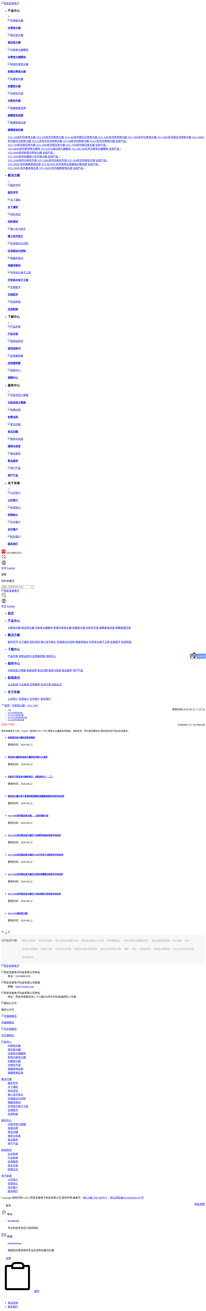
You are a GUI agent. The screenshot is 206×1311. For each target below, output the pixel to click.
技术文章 (46, 684)
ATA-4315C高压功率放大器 (17, 717)
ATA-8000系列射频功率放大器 (25, 152)
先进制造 (126, 642)
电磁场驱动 (81, 642)
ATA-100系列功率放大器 (21, 137)
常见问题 (42, 670)
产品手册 (13, 656)
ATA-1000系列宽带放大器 (112, 137)
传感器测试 (145, 949)
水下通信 (24, 642)
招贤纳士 (24, 699)
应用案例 (35, 684)
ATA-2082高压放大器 (15, 713)
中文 (3, 568)
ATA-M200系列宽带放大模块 (24, 148)
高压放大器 (27, 627)
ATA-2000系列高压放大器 (50, 145)
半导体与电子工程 (99, 642)
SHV (187, 940)
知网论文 (57, 684)
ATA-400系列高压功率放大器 (80, 137)
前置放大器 (78, 627)
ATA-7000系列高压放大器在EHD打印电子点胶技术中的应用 (35, 855)
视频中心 (51, 656)
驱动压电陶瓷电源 (161, 940)
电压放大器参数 (30, 949)
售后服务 (67, 670)
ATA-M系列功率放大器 (76, 141)
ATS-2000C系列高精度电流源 (24, 164)
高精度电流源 (107, 627)
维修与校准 (54, 670)
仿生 (134, 949)
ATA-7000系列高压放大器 (80, 145)
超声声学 (13, 642)
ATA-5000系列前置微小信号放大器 (27, 156)
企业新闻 (13, 684)
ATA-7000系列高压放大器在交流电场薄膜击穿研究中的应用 (35, 874)
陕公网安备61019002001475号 (127, 1197)
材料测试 (35, 642)
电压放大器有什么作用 (92, 940)
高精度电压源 (123, 627)
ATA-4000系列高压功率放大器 (174, 137)
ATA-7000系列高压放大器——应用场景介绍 (28, 815)
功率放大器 (14, 627)
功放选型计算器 (17, 670)
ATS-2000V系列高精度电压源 (55, 168)
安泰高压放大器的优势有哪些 (21, 737)
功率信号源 (92, 627)
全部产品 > (121, 141)
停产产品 (78, 670)
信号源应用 (27, 957)
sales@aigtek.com (24, 986)
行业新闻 (24, 684)
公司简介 (13, 699)
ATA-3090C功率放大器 (15, 715)
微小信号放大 (48, 642)
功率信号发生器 (63, 949)
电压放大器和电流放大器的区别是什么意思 (27, 757)
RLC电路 (177, 940)
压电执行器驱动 (162, 949)
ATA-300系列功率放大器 (50, 137)
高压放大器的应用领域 (85, 949)
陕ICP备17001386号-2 (95, 1197)
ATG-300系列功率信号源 (81, 160)
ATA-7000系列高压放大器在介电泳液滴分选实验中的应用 (34, 894)
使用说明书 (25, 656)
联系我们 (46, 699)
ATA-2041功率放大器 (110, 949)
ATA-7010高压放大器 (17, 913)
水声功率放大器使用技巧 (136, 940)
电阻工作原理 (28, 940)
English (11, 568)
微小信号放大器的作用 (66, 940)
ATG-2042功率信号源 (183, 949)
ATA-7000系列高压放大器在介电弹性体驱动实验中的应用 (34, 835)
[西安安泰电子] (10, 3)
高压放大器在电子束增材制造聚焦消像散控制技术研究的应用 (36, 796)
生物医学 (115, 642)
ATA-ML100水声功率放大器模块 (89, 148)
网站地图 (199, 1204)
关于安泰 (6, 1175)
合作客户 (35, 699)
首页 (7, 705)
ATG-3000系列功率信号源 (52, 160)
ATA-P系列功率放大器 (102, 141)
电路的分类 (46, 949)
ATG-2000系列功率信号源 (22, 160)
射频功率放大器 (62, 627)
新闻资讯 (6, 1150)
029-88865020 (13, 1221)
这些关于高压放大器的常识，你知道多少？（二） (31, 777)
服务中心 (6, 1120)
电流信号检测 (45, 940)
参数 (126, 949)
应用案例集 (38, 656)
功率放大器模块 (44, 627)
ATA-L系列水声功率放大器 (47, 141)
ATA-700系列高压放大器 (21, 145)
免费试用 (31, 670)
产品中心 (6, 1042)
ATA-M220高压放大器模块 (56, 148)
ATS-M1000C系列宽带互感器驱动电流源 (64, 164)
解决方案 (6, 1079)
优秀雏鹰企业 (113, 940)
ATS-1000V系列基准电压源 (23, 168)
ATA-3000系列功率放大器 (141, 137)
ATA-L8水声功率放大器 (16, 720)
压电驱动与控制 (66, 642)
